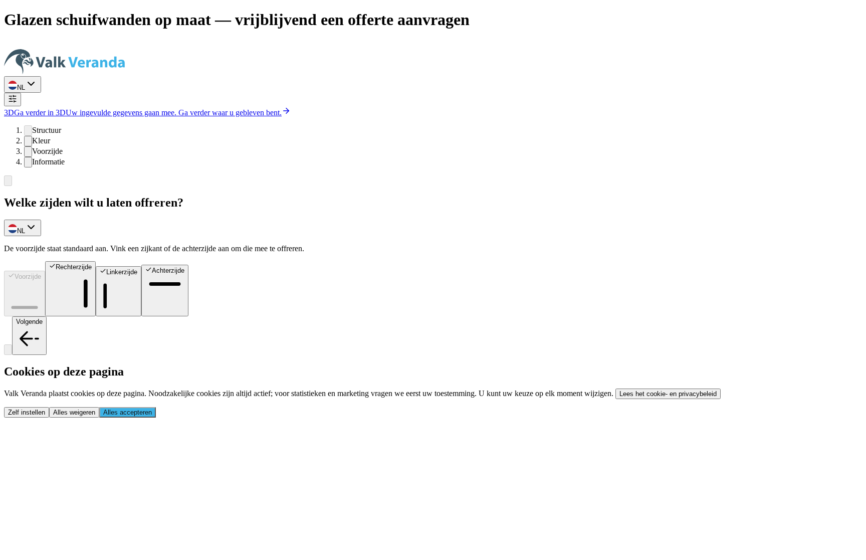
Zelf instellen (26, 412)
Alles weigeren (74, 412)
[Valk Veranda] (64, 71)
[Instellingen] (12, 99)
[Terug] (8, 180)
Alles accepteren (127, 412)
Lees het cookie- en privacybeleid (668, 394)
